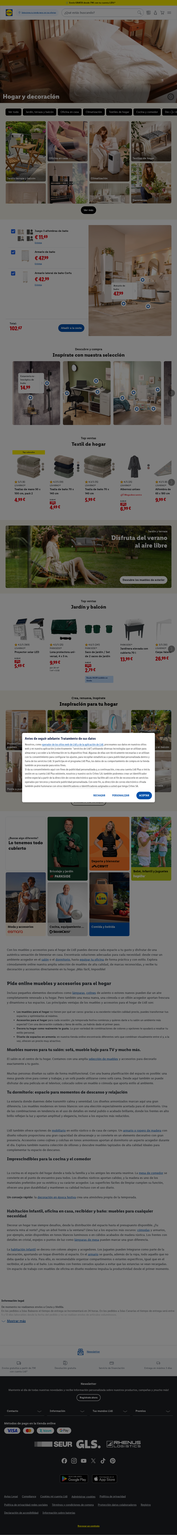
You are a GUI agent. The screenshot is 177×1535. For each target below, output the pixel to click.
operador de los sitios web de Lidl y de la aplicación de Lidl (72, 744)
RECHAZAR (99, 795)
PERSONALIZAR (120, 795)
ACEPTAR (144, 795)
